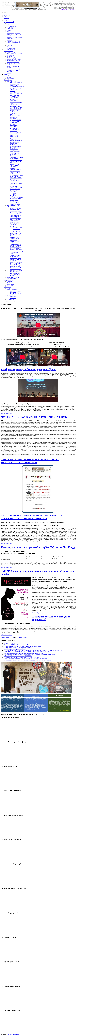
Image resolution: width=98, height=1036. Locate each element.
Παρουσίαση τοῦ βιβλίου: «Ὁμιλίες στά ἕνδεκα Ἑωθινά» (18, 645)
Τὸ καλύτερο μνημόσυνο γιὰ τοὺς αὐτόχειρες (15, 649)
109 (17, 637)
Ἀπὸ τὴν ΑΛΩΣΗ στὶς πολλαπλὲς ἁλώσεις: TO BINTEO (18, 656)
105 (9, 637)
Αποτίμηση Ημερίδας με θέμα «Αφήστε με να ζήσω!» (28, 369)
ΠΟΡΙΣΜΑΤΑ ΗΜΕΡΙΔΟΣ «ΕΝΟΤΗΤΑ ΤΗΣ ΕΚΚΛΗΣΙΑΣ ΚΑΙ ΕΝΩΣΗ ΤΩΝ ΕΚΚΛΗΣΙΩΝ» (28, 660)
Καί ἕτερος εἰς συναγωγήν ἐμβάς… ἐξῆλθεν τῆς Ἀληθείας (18, 647)
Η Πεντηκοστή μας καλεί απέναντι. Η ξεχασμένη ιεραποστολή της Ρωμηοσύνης (23, 653)
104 (8, 637)
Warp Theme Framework (13, 1034)
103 (6, 637)
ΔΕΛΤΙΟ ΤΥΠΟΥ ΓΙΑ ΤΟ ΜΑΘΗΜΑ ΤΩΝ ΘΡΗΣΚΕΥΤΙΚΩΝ (34, 417)
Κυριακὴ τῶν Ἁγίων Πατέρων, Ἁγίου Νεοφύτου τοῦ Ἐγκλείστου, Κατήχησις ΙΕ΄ (23, 657)
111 (20, 637)
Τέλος (25, 637)
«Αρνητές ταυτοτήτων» (9, 643)
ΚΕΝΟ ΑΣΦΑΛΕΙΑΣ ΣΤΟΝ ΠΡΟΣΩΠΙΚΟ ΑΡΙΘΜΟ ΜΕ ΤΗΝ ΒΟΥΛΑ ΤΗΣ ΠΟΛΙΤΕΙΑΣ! (27, 651)
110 (19, 637)
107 (13, 637)
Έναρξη (2, 637)
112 (22, 637)
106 (11, 637)
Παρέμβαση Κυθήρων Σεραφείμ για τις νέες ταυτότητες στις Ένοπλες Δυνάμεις (23, 646)
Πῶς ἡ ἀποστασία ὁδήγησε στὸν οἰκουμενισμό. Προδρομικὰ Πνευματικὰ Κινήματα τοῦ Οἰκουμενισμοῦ (29, 654)
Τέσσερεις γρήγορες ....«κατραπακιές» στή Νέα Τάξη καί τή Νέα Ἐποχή (38, 547)
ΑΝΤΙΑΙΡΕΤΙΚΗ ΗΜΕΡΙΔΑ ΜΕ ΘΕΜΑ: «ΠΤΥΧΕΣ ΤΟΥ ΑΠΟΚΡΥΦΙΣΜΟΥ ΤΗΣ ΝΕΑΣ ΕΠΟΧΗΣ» (31, 517)
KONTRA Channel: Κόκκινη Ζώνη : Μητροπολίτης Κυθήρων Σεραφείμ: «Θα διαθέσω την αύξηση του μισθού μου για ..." (34, 650)
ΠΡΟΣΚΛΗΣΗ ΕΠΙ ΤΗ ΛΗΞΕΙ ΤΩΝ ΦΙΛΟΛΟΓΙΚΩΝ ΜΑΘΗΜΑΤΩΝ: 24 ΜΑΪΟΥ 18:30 (30, 461)
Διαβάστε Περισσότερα (6, 413)
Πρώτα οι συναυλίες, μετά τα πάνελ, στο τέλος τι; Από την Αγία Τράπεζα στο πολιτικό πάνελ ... (27, 658)
